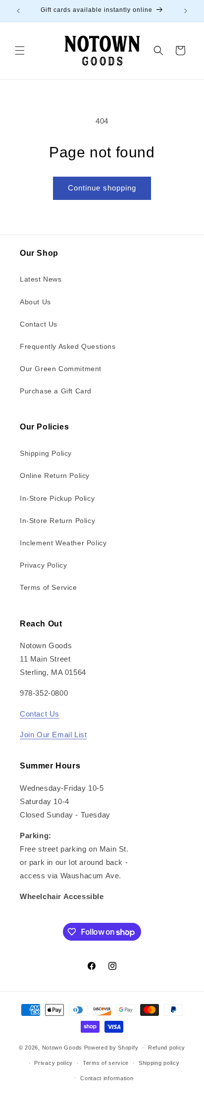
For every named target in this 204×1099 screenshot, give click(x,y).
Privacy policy (53, 1063)
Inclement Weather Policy (63, 543)
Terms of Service (48, 587)
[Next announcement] (186, 11)
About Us (35, 302)
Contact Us (38, 324)
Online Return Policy (55, 475)
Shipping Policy (46, 453)
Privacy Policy (43, 565)
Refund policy (166, 1048)
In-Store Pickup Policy (57, 498)
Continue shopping (102, 188)
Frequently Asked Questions (68, 346)
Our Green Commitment (61, 369)
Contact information (106, 1078)
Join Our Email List (53, 734)
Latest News (41, 279)
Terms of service (106, 1063)
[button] (20, 50)
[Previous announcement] (18, 11)
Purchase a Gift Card (56, 391)
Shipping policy (159, 1063)
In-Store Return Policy (57, 521)
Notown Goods (62, 1048)
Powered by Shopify (111, 1048)
